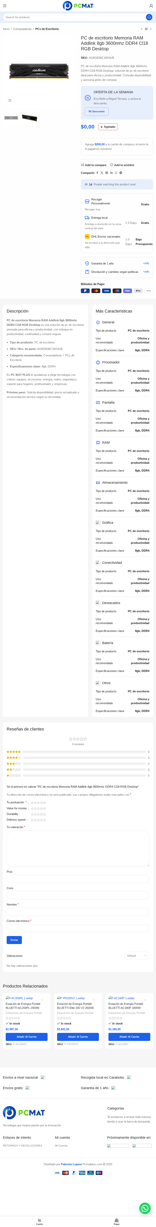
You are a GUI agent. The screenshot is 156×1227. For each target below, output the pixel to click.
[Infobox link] (24, 1077)
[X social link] (101, 172)
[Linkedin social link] (111, 172)
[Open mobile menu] (5, 6)
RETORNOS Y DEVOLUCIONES (22, 1145)
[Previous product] (141, 29)
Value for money (17, 808)
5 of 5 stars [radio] (44, 802)
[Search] (149, 17)
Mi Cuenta (61, 1145)
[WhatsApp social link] (116, 172)
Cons (10, 888)
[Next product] (151, 29)
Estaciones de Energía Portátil (24, 1012)
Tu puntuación (17, 802)
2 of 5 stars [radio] (35, 802)
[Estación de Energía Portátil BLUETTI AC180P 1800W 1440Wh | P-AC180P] (129, 998)
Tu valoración (16, 827)
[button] (145, 1208)
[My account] (151, 6)
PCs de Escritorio (47, 29)
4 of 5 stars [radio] (41, 802)
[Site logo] (78, 5)
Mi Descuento (97, 111)
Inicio (6, 29)
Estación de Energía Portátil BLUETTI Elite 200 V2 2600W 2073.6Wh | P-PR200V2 (75, 1007)
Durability (13, 814)
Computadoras (22, 29)
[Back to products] (146, 29)
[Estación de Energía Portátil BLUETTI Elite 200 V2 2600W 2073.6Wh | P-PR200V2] (78, 998)
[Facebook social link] (97, 172)
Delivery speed (16, 819)
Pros (10, 871)
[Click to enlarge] (10, 100)
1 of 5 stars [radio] (32, 802)
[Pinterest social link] (106, 172)
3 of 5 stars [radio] (38, 802)
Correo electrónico (19, 920)
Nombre (13, 904)
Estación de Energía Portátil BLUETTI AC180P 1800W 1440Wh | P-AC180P (125, 1007)
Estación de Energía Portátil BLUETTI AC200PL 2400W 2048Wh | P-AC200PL (23, 1007)
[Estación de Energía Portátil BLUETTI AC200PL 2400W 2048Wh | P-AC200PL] (27, 998)
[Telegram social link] (120, 172)
